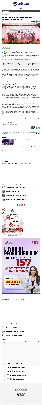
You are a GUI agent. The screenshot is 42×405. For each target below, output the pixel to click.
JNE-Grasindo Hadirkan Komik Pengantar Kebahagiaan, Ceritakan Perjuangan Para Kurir (7, 158)
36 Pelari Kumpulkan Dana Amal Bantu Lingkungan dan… (16, 323)
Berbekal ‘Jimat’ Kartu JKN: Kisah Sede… (13, 191)
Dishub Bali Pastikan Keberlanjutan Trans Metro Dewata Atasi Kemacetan (20, 64)
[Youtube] (24, 205)
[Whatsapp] (7, 48)
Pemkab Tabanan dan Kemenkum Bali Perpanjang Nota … (17, 375)
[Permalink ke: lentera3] (3, 21)
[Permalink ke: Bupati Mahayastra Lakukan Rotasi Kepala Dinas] (21, 351)
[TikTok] (23, 205)
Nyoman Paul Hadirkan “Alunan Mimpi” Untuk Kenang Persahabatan (10, 132)
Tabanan (8, 374)
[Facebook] (3, 48)
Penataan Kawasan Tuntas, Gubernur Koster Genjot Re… (16, 199)
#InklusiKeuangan (5, 124)
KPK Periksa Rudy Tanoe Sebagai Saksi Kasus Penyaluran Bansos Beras (33, 158)
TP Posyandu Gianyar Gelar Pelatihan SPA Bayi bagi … (15, 327)
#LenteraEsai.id (11, 124)
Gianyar (8, 362)
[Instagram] (21, 205)
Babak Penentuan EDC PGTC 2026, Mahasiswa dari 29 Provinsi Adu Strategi (7, 147)
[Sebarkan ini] (32, 21)
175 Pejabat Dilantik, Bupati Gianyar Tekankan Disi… (11, 320)
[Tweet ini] (34, 21)
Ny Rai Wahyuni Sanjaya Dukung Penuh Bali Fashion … (16, 379)
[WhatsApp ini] (39, 21)
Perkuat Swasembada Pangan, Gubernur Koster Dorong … (16, 331)
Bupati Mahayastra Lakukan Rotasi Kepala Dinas (15, 363)
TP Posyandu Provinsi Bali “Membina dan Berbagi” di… (15, 335)
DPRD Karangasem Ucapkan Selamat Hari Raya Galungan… (16, 187)
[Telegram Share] (36, 21)
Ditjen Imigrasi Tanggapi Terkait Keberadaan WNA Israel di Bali (33, 147)
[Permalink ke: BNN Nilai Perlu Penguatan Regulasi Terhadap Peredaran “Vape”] (21, 142)
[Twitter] (5, 48)
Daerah (10, 362)
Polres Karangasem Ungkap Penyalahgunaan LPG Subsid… (16, 195)
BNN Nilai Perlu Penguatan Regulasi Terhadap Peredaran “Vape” (20, 147)
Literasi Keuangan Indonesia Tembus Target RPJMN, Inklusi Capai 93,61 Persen (20, 158)
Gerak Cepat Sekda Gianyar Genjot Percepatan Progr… (16, 371)
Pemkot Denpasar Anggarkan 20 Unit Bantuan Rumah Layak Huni (31, 132)
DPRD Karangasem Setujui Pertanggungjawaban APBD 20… (12, 184)
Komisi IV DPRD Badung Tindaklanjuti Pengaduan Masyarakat (18, 11)
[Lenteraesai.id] (21, 8)
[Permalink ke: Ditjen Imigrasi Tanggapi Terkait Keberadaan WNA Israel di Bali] (34, 142)
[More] (9, 48)
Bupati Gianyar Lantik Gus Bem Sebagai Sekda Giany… (16, 367)
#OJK (16, 124)
